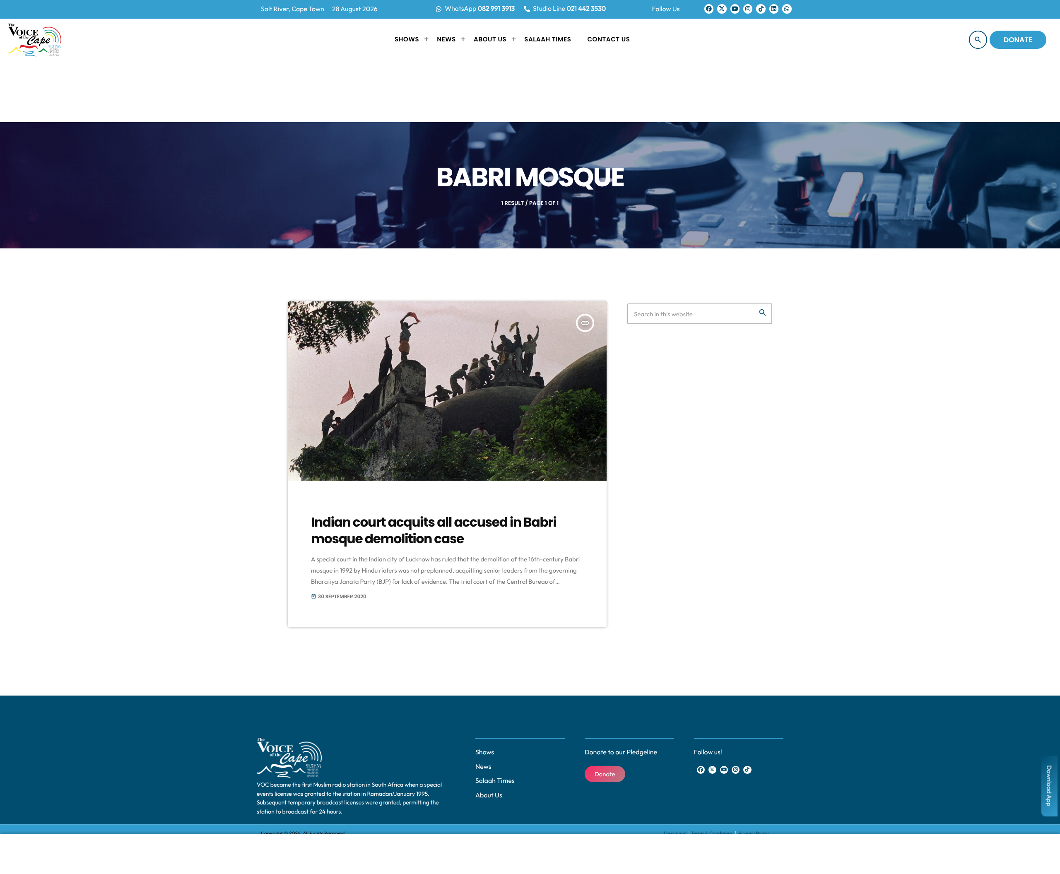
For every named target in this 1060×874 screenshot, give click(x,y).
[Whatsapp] (786, 8)
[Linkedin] (773, 8)
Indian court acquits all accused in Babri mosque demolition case (433, 530)
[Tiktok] (760, 8)
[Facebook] (708, 8)
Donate (1018, 40)
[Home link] (34, 39)
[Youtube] (735, 8)
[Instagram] (747, 8)
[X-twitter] (721, 8)
